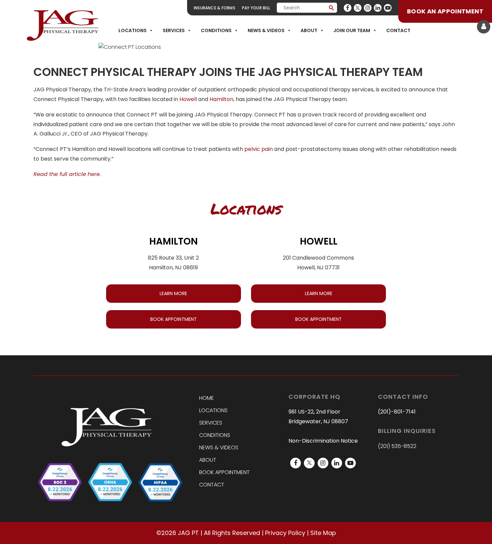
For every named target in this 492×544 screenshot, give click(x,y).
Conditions (216, 30)
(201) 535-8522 (397, 446)
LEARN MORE (173, 293)
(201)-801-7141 (397, 412)
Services (174, 30)
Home (206, 398)
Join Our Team (351, 30)
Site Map (323, 533)
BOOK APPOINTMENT (173, 319)
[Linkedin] (378, 8)
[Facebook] (347, 8)
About (309, 30)
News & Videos (266, 30)
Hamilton (221, 99)
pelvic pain (258, 149)
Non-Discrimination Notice (323, 441)
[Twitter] (357, 8)
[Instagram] (368, 8)
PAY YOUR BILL (256, 8)
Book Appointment (224, 472)
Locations (132, 30)
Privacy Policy (285, 533)
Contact (398, 30)
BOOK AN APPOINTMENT (445, 11)
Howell (188, 99)
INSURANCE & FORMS (214, 8)
